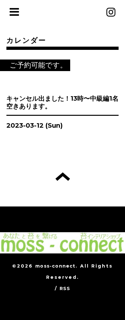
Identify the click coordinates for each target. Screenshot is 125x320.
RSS (65, 288)
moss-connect (55, 266)
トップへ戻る (62, 176)
